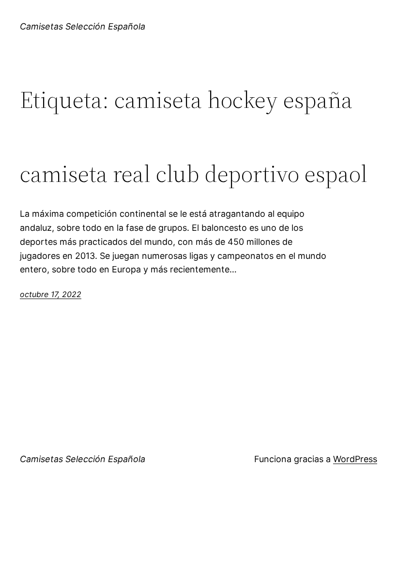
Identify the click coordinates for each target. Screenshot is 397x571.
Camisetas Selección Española (82, 26)
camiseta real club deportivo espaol (193, 174)
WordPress (355, 459)
